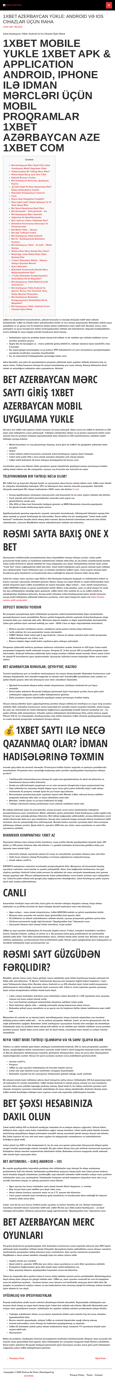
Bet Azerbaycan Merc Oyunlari (26, 214)
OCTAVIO (28, 1376)
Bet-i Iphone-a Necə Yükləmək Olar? (29, 220)
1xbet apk (8, 27)
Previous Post (15, 1358)
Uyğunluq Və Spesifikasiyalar (26, 217)
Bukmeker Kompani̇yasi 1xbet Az (28, 193)
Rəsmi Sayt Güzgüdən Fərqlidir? (27, 199)
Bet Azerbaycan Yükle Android (26, 236)
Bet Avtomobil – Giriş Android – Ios (29, 211)
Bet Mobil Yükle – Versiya (24, 230)
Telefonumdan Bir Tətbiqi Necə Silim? (30, 171)
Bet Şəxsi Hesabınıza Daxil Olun (27, 208)
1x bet (75, 489)
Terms (89, 1375)
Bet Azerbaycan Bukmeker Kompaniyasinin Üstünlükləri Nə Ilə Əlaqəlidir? (29, 300)
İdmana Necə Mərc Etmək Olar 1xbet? (30, 251)
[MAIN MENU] (109, 5)
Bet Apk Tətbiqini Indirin (23, 233)
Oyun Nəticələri (19, 266)
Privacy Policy (77, 1375)
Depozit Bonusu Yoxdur (23, 178)
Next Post (101, 1358)
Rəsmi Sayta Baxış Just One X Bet (28, 174)
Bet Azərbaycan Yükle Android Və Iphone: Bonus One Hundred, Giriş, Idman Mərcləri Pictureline (29, 291)
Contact (98, 1375)
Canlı (14, 196)
